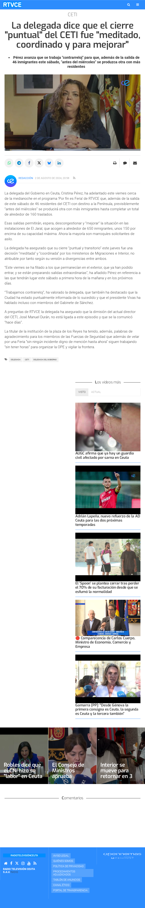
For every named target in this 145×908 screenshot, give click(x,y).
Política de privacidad (68, 866)
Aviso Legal (61, 855)
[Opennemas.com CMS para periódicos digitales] (122, 855)
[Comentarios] (124, 163)
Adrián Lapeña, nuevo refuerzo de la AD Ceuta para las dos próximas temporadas (107, 520)
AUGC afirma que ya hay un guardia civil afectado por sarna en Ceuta (104, 455)
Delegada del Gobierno (45, 360)
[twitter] (17, 863)
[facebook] (11, 863)
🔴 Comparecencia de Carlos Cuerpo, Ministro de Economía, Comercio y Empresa (105, 642)
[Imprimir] (114, 163)
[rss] (74, 178)
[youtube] (29, 863)
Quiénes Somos (63, 860)
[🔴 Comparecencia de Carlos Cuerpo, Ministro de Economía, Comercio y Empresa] (107, 618)
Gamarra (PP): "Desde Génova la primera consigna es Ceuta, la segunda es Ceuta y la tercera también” (106, 709)
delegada (16, 360)
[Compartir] (9, 163)
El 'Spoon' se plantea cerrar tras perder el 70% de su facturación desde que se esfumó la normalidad (107, 587)
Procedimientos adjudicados (64, 873)
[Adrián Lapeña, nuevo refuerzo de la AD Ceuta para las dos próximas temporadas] (107, 490)
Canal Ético (61, 885)
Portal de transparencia (70, 890)
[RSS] (34, 863)
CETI (27, 360)
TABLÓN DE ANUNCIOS (66, 879)
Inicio (14, 872)
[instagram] (23, 863)
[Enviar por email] (135, 163)
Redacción (26, 178)
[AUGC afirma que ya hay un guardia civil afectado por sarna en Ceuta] (107, 427)
